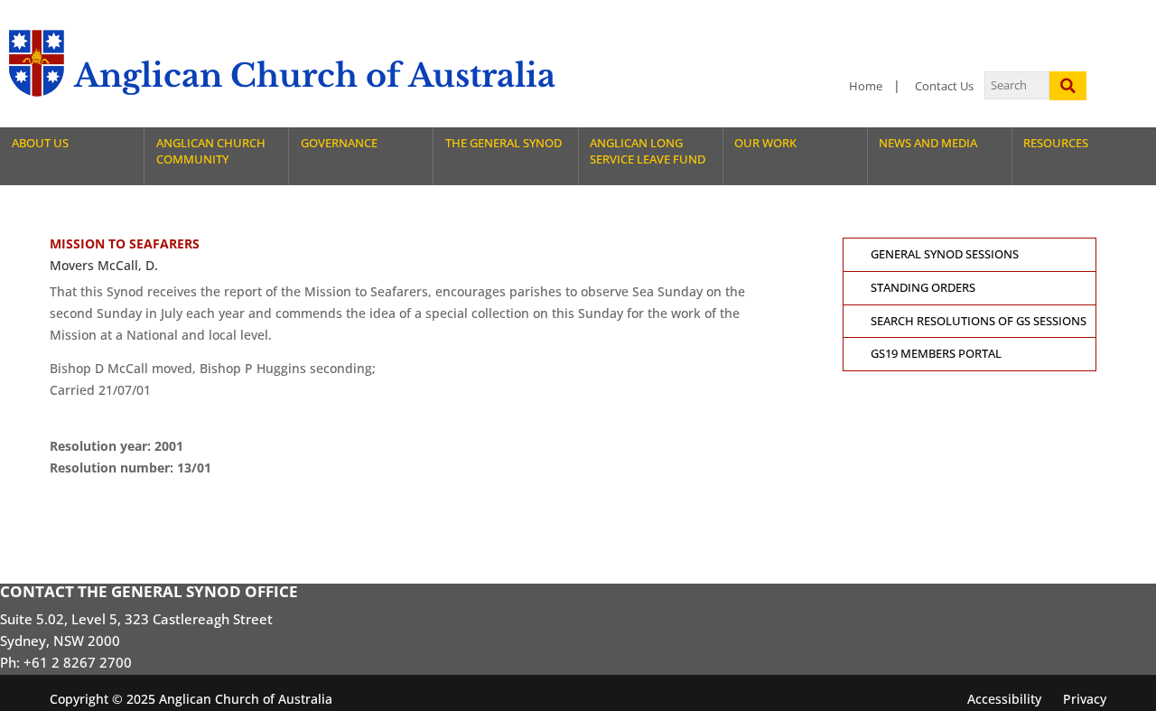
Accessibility (1004, 698)
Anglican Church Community (211, 151)
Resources (1055, 143)
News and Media (928, 143)
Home (865, 86)
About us (40, 143)
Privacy (1084, 698)
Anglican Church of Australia (314, 75)
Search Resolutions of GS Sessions (978, 321)
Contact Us (944, 86)
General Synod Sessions (945, 254)
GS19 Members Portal (936, 353)
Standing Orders (923, 287)
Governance (339, 143)
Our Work (765, 143)
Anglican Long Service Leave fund (647, 151)
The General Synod (503, 143)
